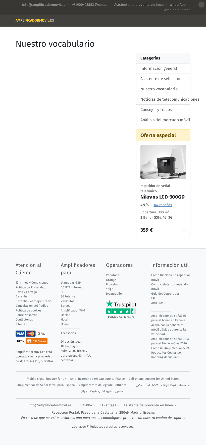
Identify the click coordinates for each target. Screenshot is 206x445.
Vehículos (67, 301)
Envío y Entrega (26, 292)
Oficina (65, 315)
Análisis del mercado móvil (163, 119)
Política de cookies (28, 310)
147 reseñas (162, 205)
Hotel (64, 319)
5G (62, 292)
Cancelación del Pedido (32, 305)
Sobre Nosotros (26, 315)
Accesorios (68, 333)
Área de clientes (177, 10)
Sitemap (21, 324)
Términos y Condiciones (32, 282)
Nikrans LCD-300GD (162, 197)
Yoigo (109, 289)
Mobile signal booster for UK (46, 378)
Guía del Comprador (165, 293)
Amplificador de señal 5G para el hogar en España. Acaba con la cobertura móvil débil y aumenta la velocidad (168, 325)
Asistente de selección (160, 78)
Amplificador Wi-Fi (73, 310)
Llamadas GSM (71, 282)
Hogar (65, 324)
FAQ (153, 298)
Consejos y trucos (156, 109)
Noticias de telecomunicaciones (163, 99)
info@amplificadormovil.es (43, 5)
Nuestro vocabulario (159, 89)
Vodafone (112, 275)
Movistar (112, 284)
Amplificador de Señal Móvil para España (46, 385)
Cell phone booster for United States (154, 378)
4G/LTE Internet (72, 287)
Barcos (65, 305)
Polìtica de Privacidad (30, 287)
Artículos (157, 303)
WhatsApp (178, 5)
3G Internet (68, 296)
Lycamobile (114, 293)
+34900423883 (82, 5)
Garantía (22, 296)
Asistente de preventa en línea (139, 5)
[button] (201, 5)
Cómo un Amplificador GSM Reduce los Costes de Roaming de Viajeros (170, 352)
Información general (158, 68)
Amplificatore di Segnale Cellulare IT (104, 385)
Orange (111, 280)
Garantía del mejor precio (34, 301)
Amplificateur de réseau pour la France (97, 378)
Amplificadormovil (35, 20)
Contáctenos (24, 319)
